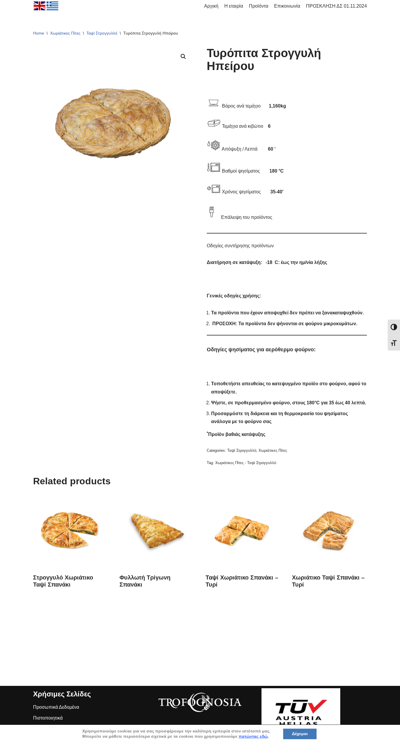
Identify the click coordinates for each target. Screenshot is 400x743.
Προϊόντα (258, 6)
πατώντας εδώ (253, 736)
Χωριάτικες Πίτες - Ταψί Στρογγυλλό (245, 463)
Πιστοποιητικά (48, 717)
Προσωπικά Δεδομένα (56, 707)
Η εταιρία (233, 6)
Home (38, 33)
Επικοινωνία (287, 6)
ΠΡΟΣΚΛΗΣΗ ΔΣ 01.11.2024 (336, 6)
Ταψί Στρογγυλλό (101, 33)
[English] (40, 7)
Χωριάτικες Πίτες (65, 33)
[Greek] (53, 7)
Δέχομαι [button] (300, 734)
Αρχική (211, 6)
